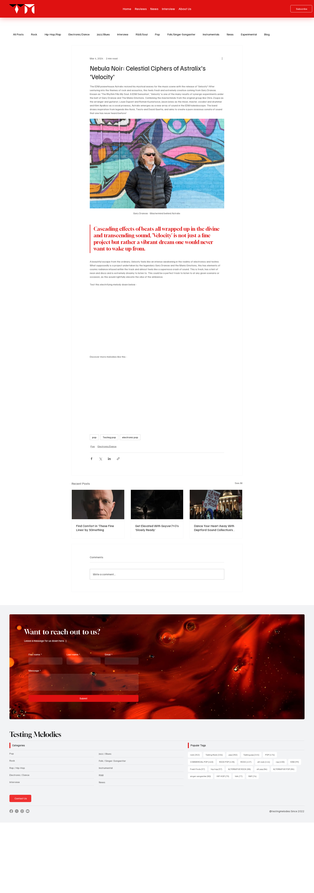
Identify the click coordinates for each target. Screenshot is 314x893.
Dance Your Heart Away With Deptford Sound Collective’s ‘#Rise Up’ (214, 528)
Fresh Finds (198, 769)
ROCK (247, 761)
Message (35, 670)
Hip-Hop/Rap (53, 34)
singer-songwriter (201, 776)
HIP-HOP (224, 776)
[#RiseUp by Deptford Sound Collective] (216, 504)
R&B (101, 775)
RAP (253, 776)
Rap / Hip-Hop (17, 767)
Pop (157, 34)
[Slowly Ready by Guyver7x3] (157, 504)
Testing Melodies (35, 734)
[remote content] (157, 318)
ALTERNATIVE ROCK (240, 769)
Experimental (249, 34)
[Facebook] (11, 811)
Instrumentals (211, 34)
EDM (295, 761)
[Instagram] (22, 811)
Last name (73, 654)
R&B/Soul (142, 34)
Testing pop (109, 437)
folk (240, 776)
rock (196, 754)
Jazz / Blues (105, 753)
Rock (34, 34)
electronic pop (130, 437)
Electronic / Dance (19, 774)
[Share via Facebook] (91, 458)
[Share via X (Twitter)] (100, 458)
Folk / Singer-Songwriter (112, 760)
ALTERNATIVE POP (285, 769)
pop (94, 437)
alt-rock (264, 761)
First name (35, 654)
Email (108, 654)
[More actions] (222, 58)
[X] (17, 811)
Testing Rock (215, 754)
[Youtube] (27, 811)
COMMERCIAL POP (203, 761)
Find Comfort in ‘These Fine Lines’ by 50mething (95, 528)
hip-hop (217, 769)
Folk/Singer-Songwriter (181, 34)
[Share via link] (118, 458)
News (230, 34)
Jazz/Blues (103, 34)
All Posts (18, 34)
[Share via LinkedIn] (109, 458)
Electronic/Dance (79, 34)
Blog (267, 34)
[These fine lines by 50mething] (98, 504)
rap (281, 761)
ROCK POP (228, 761)
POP (271, 754)
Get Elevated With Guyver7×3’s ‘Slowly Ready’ (157, 528)
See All (238, 483)
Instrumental (106, 767)
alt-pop (263, 769)
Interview (122, 34)
